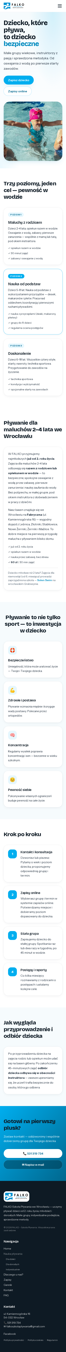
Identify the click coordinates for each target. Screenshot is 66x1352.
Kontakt (8, 1290)
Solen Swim (44, 580)
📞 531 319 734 (33, 1153)
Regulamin (52, 1340)
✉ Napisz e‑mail (33, 1164)
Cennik (8, 1285)
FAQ (6, 1295)
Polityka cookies (35, 1340)
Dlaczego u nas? (13, 1274)
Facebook (10, 1334)
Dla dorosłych (12, 1264)
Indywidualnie (13, 1269)
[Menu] (60, 6)
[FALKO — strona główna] (14, 6)
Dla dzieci (10, 1259)
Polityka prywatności (14, 1340)
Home (7, 1248)
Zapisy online (17, 91)
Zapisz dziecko (18, 80)
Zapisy (7, 1279)
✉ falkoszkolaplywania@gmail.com (24, 1326)
